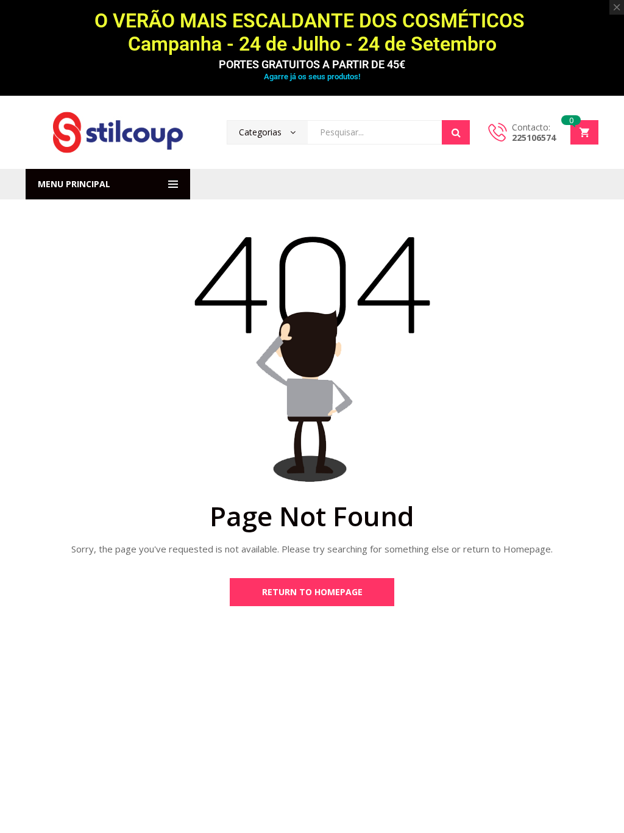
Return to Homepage (312, 592)
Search (456, 132)
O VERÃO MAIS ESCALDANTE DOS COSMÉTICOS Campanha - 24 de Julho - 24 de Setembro (312, 32)
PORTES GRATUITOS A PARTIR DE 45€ (312, 64)
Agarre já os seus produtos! (312, 76)
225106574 (534, 137)
